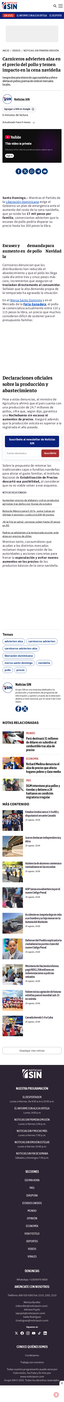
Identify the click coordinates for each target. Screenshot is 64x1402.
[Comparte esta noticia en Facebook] (18, 171)
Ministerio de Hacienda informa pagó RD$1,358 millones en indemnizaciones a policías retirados (42, 971)
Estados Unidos (32, 1203)
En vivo (8, 15)
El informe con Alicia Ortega (32, 15)
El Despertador (32, 1097)
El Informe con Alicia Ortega (32, 1108)
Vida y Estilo (32, 1233)
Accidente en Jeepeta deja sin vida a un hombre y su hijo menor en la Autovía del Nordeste (43, 918)
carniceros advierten (41, 641)
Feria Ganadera (34, 304)
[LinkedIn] (45, 1333)
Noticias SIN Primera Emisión (41, 50)
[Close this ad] (61, 1383)
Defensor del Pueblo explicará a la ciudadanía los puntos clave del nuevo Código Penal (43, 944)
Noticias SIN (22, 99)
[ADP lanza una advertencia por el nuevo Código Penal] (12, 897)
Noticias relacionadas (14, 492)
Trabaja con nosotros (32, 1362)
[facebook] (22, 1333)
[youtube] (33, 1333)
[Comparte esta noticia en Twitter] (25, 171)
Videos (16, 50)
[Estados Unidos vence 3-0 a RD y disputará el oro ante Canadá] (12, 820)
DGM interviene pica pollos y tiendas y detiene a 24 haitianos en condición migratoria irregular (43, 791)
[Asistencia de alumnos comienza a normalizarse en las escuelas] (12, 872)
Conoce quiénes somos (32, 1347)
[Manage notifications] (56, 1394)
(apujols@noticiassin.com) (30, 1313)
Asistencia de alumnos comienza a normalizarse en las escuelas (43, 865)
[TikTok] (39, 1333)
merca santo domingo (19, 663)
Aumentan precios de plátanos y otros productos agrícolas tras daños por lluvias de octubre (30, 502)
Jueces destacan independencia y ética (43, 839)
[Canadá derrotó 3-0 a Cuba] (12, 1026)
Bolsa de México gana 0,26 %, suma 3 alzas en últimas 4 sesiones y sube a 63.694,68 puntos (28, 513)
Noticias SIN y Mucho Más (32, 1131)
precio (20, 670)
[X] (16, 1333)
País (28, 780)
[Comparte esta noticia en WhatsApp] (32, 171)
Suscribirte (50, 453)
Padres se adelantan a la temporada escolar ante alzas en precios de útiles (30, 534)
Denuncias (32, 1271)
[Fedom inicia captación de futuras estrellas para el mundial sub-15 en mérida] (12, 1000)
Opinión (32, 1218)
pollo (8, 670)
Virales (32, 1256)
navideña (44, 663)
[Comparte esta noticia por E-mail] (45, 171)
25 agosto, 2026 (32, 820)
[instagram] (28, 1333)
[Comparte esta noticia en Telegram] (38, 171)
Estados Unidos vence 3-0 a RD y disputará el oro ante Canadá (42, 813)
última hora (32, 1180)
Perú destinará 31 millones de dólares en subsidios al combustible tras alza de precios (42, 744)
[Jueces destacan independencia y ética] (12, 846)
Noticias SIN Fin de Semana (32, 1153)
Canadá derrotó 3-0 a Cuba (39, 1017)
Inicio (5, 50)
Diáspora (32, 1195)
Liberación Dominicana (22, 202)
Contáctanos (32, 1355)
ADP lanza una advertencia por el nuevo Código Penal (42, 890)
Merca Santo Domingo (26, 300)
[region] (32, 185)
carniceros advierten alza (21, 648)
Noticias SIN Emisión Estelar (32, 1142)
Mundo (30, 733)
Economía (32, 758)
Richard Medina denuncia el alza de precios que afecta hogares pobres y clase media (43, 767)
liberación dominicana (19, 655)
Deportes (32, 1241)
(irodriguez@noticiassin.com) (32, 1320)
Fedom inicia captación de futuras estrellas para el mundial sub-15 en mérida (43, 995)
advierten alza (14, 641)
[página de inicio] (9, 6)
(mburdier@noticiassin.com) (31, 1306)
